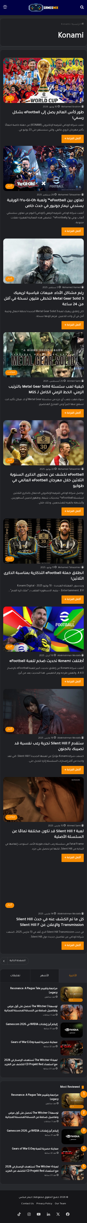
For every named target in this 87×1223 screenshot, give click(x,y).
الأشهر (44, 975)
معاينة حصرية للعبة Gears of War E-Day (34, 1042)
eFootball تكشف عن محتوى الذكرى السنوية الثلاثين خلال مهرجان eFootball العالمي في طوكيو (47, 480)
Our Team (60, 1204)
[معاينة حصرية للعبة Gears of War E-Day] (71, 1048)
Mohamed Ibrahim (71, 107)
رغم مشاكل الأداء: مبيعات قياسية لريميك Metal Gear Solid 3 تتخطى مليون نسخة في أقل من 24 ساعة (44, 299)
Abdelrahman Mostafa (69, 656)
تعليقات (15, 975)
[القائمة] (5, 8)
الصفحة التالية (17, 961)
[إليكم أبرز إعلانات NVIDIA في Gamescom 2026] (71, 1030)
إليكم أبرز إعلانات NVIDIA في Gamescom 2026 (31, 1024)
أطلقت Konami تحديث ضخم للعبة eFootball (47, 661)
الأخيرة (73, 975)
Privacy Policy (44, 1204)
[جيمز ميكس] (43, 7)
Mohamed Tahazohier (69, 195)
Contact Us (27, 1204)
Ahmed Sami (74, 381)
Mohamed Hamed (71, 287)
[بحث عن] (82, 8)
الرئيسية (76, 24)
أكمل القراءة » (73, 138)
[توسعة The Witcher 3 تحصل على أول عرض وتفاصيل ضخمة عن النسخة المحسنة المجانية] (71, 1012)
